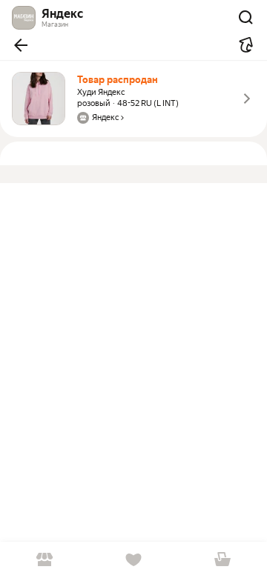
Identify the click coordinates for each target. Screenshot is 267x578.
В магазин (44, 560)
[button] (21, 45)
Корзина (222, 560)
